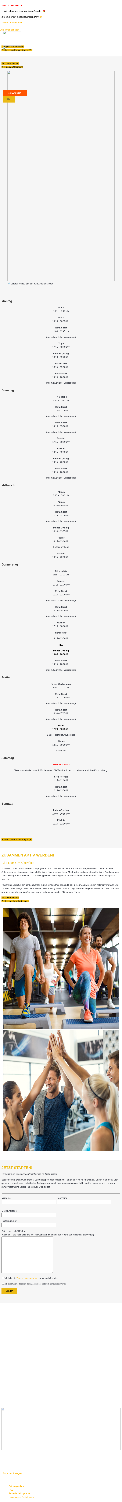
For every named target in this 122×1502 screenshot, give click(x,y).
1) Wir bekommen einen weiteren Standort (21, 11)
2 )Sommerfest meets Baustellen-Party (20, 17)
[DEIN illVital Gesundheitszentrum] (12, 39)
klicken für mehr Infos (11, 22)
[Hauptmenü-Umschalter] (9, 99)
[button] (15, 93)
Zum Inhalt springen (9, 30)
